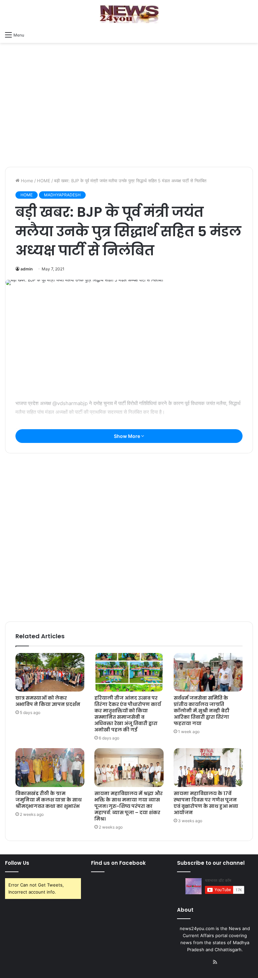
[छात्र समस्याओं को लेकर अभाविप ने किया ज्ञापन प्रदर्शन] (49, 672)
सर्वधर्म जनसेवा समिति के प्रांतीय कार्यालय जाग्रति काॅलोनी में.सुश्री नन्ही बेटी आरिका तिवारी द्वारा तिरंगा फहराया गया (201, 711)
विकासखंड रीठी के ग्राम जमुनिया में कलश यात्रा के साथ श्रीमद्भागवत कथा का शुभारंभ (48, 799)
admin (26, 268)
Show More (127, 436)
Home (26, 180)
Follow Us (17, 862)
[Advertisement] (129, 113)
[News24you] (129, 14)
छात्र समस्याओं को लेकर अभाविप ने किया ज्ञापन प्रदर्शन (47, 701)
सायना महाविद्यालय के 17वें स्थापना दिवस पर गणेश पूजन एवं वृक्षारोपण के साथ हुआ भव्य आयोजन (206, 803)
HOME (43, 180)
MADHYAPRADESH (62, 194)
